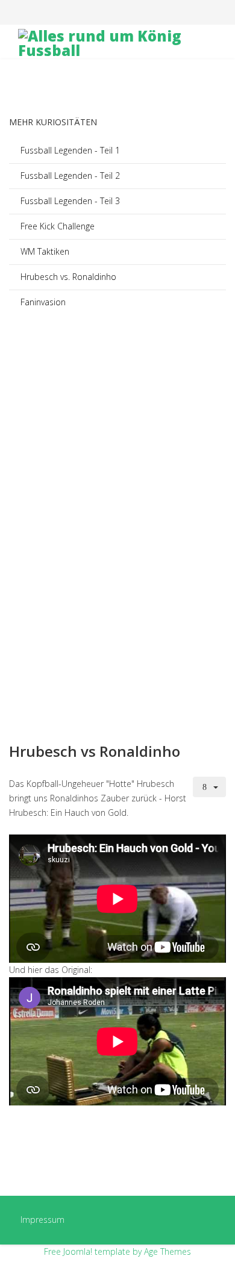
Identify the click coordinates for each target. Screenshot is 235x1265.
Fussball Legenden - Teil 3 (70, 201)
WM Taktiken (44, 251)
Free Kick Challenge (57, 226)
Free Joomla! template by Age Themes (117, 1251)
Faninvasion (43, 302)
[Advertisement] (117, 554)
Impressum (42, 1219)
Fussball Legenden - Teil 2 (70, 175)
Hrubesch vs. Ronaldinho (68, 276)
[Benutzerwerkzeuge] (210, 787)
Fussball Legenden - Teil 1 (70, 150)
